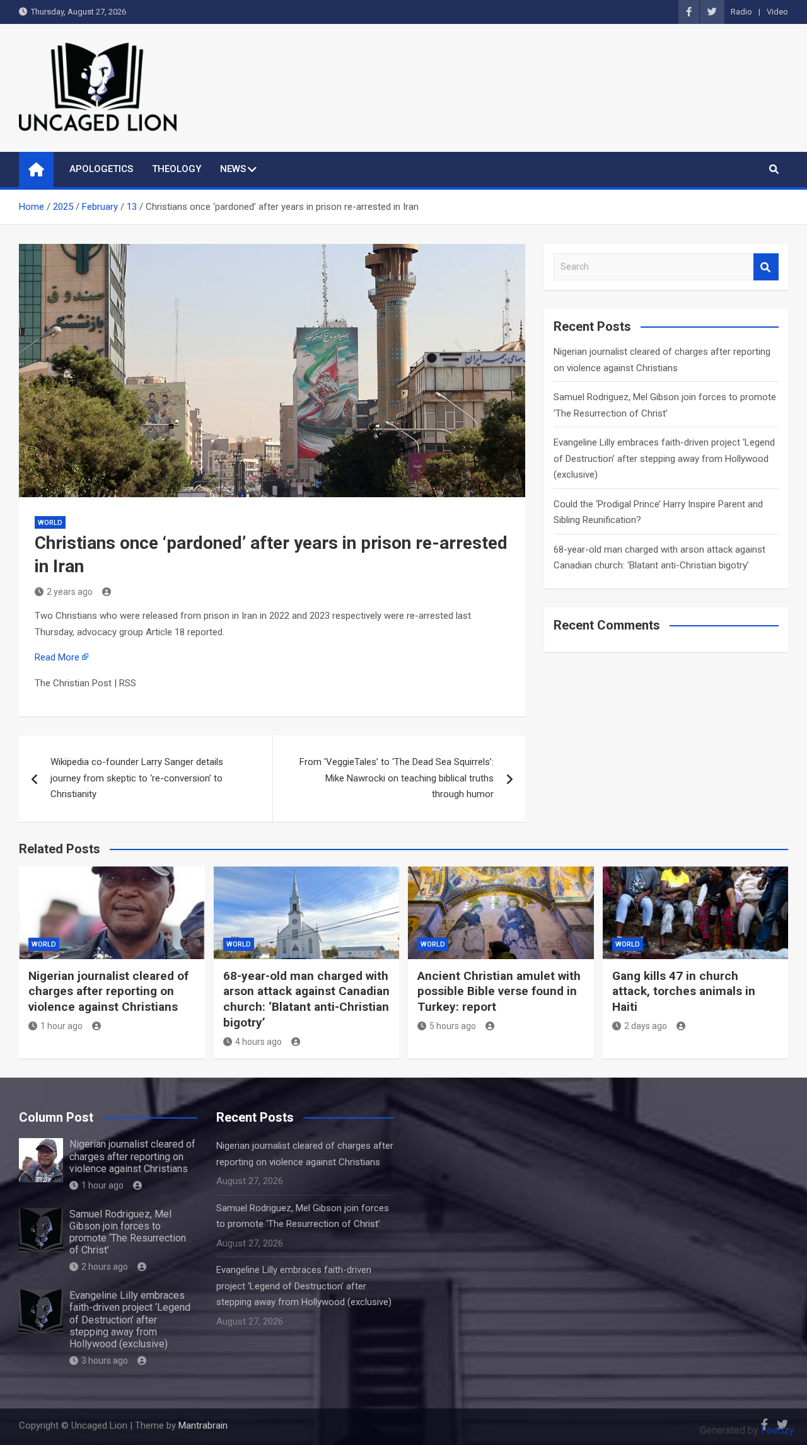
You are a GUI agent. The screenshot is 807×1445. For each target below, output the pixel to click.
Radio (741, 11)
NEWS (233, 169)
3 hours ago (104, 1361)
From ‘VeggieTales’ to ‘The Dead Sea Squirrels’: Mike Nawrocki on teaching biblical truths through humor (396, 778)
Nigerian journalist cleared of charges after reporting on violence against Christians (108, 991)
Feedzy (777, 1430)
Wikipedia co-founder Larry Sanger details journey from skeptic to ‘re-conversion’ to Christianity (136, 778)
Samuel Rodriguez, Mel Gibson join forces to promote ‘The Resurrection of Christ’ (127, 1232)
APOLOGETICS (101, 169)
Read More (57, 657)
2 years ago (70, 592)
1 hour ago (61, 1026)
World (50, 523)
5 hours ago (452, 1026)
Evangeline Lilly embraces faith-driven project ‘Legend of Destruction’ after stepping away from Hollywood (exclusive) (664, 458)
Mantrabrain (203, 1425)
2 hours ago (104, 1267)
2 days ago (645, 1026)
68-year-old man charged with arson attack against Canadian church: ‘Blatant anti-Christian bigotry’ (306, 999)
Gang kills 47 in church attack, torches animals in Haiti (683, 991)
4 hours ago (258, 1042)
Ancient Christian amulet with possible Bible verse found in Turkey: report (499, 991)
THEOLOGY (176, 169)
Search (766, 266)
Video (777, 11)
